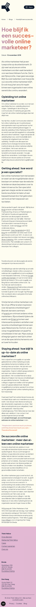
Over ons (5, 549)
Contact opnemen (8, 546)
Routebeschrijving (8, 571)
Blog (25, 603)
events (7, 313)
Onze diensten (7, 537)
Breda (4, 562)
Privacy (11, 603)
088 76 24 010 (7, 569)
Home (3, 19)
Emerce (14, 319)
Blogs (11, 19)
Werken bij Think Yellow (10, 540)
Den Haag (5, 579)
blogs (4, 210)
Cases (4, 543)
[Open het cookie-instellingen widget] (3, 603)
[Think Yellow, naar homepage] (6, 7)
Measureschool (12, 287)
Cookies (19, 603)
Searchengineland (17, 230)
